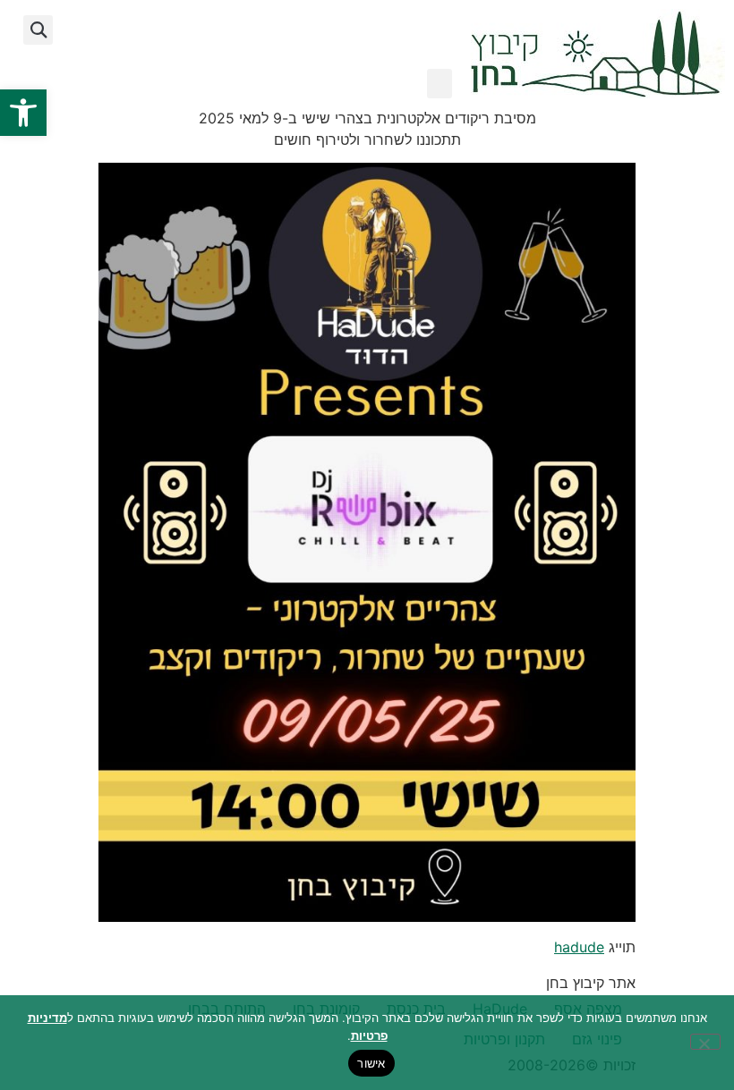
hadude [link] (579, 947)
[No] (705, 1042)
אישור (371, 1063)
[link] (23, 112)
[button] (439, 83)
